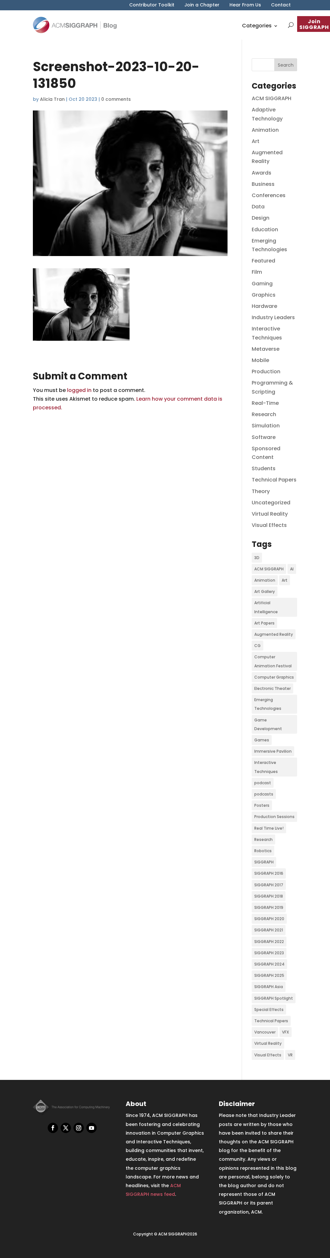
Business (263, 184)
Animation (265, 130)
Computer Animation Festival (273, 661)
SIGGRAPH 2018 (268, 896)
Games (261, 740)
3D (256, 557)
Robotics (263, 850)
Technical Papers (274, 479)
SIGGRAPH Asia (268, 986)
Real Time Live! (269, 828)
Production (266, 371)
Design (260, 218)
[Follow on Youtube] (91, 1128)
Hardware (264, 306)
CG (257, 645)
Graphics (264, 295)
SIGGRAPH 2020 (269, 918)
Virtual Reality (270, 514)
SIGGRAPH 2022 (269, 941)
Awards (261, 172)
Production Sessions (274, 816)
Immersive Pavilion (273, 751)
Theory (261, 491)
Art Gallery (264, 591)
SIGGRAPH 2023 (269, 953)
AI (292, 569)
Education (265, 229)
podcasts (263, 794)
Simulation (266, 425)
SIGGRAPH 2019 (268, 907)
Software (264, 437)
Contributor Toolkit (151, 5)
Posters (261, 805)
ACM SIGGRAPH (271, 98)
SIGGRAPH (264, 862)
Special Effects (269, 1009)
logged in (79, 390)
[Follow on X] (66, 1128)
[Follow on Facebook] (53, 1128)
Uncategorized (271, 502)
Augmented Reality (273, 634)
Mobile (260, 360)
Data (258, 206)
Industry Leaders (273, 317)
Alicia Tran (52, 99)
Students (264, 468)
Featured (263, 260)
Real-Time (265, 403)
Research (264, 414)
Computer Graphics (274, 677)
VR (290, 1055)
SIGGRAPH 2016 (268, 873)
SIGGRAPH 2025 (269, 975)
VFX (285, 1032)
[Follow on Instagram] (78, 1128)
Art (255, 141)
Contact (281, 5)
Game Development (268, 724)
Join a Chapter (201, 5)
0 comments (116, 99)
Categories (257, 25)
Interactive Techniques (266, 767)
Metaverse (265, 349)
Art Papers (264, 623)
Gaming (262, 283)
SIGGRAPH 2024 (269, 964)
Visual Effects (269, 525)
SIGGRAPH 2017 (268, 885)
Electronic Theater (272, 688)
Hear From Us (245, 5)
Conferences (269, 195)
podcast (262, 783)
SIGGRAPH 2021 (268, 930)
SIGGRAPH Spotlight (273, 998)
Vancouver (265, 1032)
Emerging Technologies (267, 704)
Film (257, 272)
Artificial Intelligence (266, 607)
